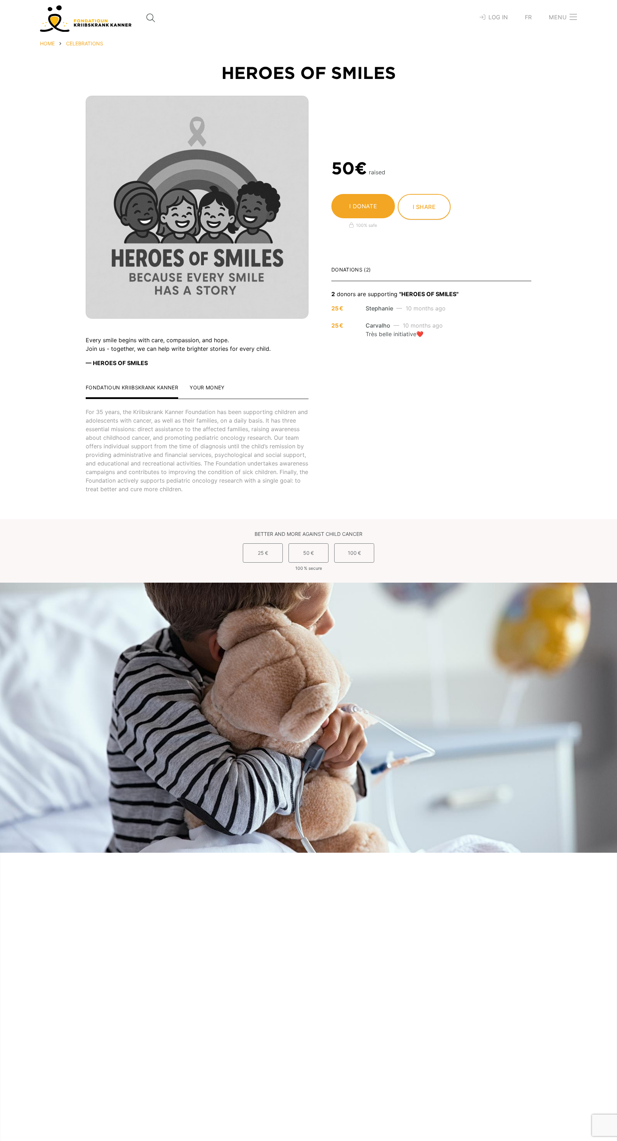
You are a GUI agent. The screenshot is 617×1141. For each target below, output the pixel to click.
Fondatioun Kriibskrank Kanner (132, 387)
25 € (263, 553)
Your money (207, 387)
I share (424, 206)
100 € (354, 553)
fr (528, 17)
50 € (308, 553)
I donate (363, 206)
